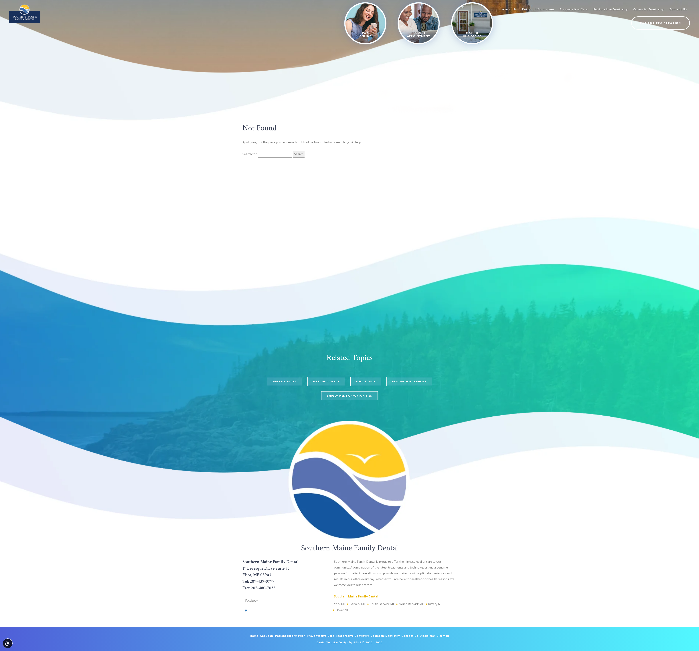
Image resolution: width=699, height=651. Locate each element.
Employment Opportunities (349, 395)
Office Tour (365, 381)
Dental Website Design (332, 642)
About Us (267, 636)
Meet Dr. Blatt (285, 381)
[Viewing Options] (8, 643)
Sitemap (443, 636)
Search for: (249, 154)
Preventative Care (320, 636)
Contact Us (409, 636)
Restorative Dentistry (352, 636)
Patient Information (290, 636)
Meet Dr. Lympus (326, 381)
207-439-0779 (262, 581)
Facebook (251, 601)
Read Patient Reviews (409, 381)
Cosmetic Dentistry (385, 636)
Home (254, 636)
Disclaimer (427, 636)
